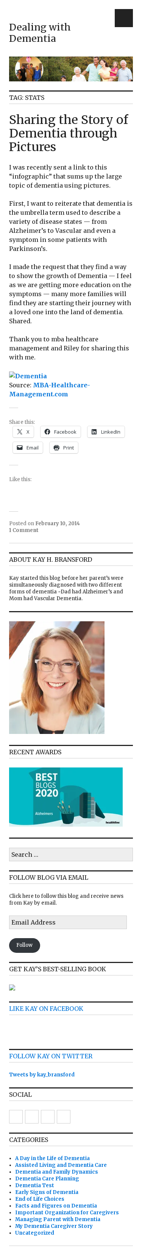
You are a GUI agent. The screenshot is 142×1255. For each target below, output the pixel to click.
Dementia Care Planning (47, 1179)
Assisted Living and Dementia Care (61, 1165)
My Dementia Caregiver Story (54, 1226)
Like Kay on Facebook (46, 1008)
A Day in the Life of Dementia (52, 1158)
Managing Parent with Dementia (57, 1219)
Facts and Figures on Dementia (56, 1206)
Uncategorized (34, 1233)
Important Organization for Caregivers (67, 1212)
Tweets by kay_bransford (42, 1075)
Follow (24, 945)
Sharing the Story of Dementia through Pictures (68, 133)
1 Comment (24, 530)
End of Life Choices (39, 1199)
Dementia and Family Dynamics (56, 1172)
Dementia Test (34, 1185)
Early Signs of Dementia (46, 1192)
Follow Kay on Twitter (50, 1056)
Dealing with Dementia (40, 32)
